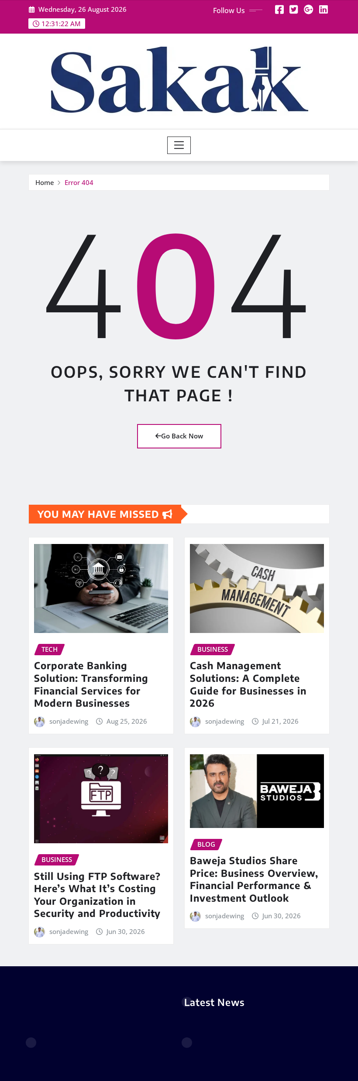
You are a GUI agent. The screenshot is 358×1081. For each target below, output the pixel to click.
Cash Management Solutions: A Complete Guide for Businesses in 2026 (248, 684)
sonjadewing (68, 721)
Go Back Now (182, 435)
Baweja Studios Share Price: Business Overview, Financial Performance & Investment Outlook (254, 879)
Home (44, 182)
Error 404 (79, 182)
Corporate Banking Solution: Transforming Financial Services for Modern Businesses (91, 684)
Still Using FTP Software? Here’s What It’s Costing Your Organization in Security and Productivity (97, 895)
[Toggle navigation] (179, 145)
